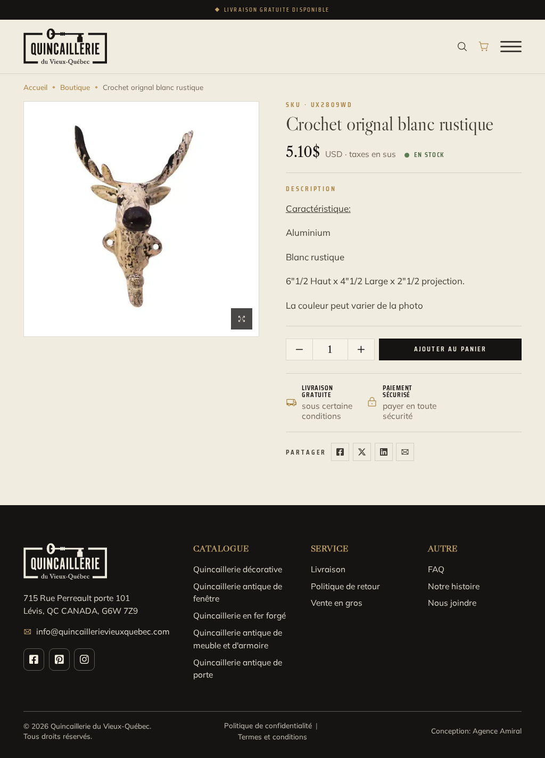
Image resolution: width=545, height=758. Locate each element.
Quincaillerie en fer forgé (239, 615)
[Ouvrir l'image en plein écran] (241, 318)
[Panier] (484, 46)
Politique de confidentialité (268, 725)
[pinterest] (59, 659)
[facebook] (33, 659)
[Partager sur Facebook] (340, 452)
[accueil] (65, 46)
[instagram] (84, 659)
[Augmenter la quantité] (361, 349)
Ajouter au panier (450, 349)
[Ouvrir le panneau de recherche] (462, 46)
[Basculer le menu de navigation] (511, 46)
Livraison (328, 569)
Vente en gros (336, 602)
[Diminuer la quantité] (299, 349)
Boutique (75, 87)
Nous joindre (452, 602)
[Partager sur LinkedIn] (384, 452)
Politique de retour (345, 586)
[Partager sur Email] (405, 452)
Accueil (35, 87)
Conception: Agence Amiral (476, 730)
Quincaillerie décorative (237, 569)
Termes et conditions (272, 736)
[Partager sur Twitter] (362, 452)
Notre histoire (454, 586)
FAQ (436, 569)
